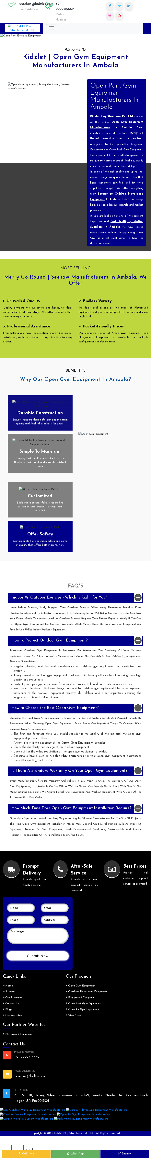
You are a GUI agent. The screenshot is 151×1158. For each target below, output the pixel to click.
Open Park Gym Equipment (84, 1003)
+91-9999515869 (65, 6)
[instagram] (110, 16)
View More (74, 1015)
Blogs (8, 1009)
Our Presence (13, 997)
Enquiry (126, 1153)
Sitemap (10, 991)
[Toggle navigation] (51, 28)
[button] (11, 36)
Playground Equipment (19, 1034)
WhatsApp (77, 1153)
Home (9, 985)
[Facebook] (110, 6)
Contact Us (12, 1003)
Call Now (27, 1153)
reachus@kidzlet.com (36, 4)
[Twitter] (119, 6)
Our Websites (13, 1015)
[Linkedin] (129, 6)
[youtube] (119, 16)
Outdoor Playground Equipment (87, 991)
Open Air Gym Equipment (83, 1009)
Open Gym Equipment (81, 985)
